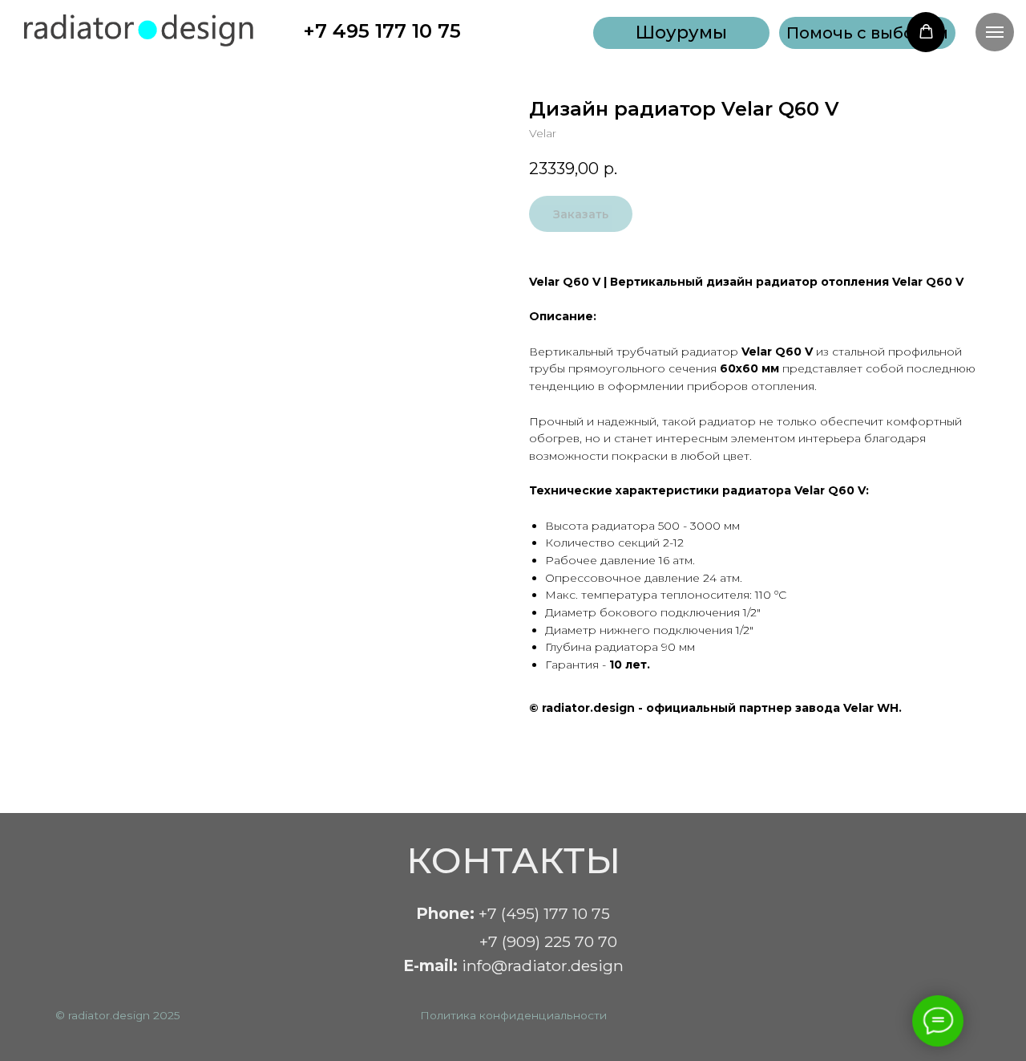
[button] (867, 33)
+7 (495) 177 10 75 (513, 913)
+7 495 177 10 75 (382, 31)
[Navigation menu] (995, 32)
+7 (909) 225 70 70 (548, 941)
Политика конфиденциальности (513, 1015)
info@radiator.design (513, 965)
